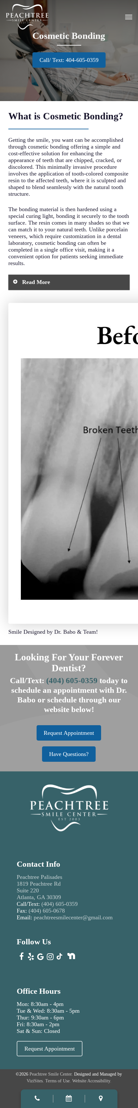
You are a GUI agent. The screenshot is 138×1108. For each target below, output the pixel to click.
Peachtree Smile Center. (51, 1074)
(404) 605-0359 (72, 680)
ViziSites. (35, 1080)
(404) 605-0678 (47, 910)
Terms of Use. (58, 1080)
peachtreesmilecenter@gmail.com (74, 917)
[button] (128, 16)
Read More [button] (36, 282)
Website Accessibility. (91, 1080)
